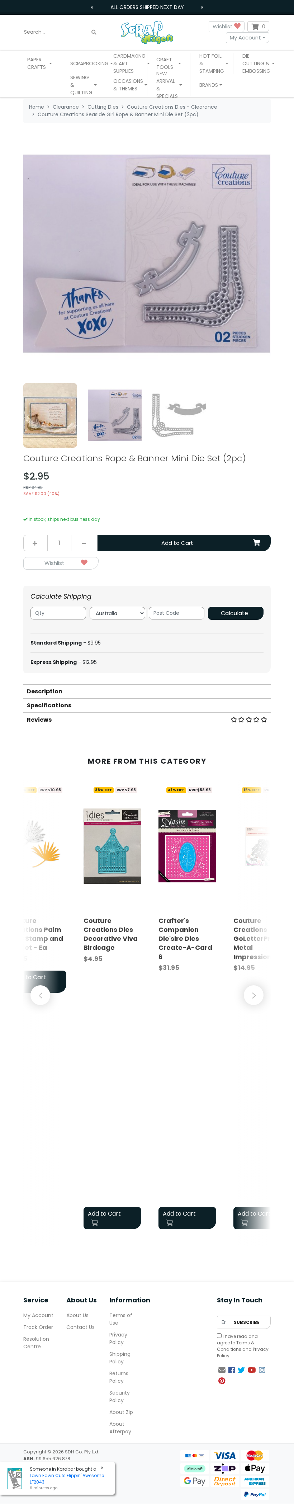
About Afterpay (120, 1427)
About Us (77, 1315)
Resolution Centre (36, 1342)
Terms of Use (120, 1319)
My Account (245, 37)
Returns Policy (118, 1377)
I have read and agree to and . (243, 1346)
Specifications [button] (49, 705)
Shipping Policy (120, 1357)
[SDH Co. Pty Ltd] (147, 32)
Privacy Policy (118, 1338)
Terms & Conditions (235, 1346)
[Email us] (222, 1370)
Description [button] (44, 691)
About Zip (121, 1412)
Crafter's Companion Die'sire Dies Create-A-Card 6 (185, 938)
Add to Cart (177, 543)
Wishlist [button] (223, 26)
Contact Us (80, 1327)
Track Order (38, 1327)
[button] (39, 63)
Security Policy (119, 1396)
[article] (112, 1007)
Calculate (234, 613)
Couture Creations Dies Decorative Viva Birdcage (111, 934)
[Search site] (94, 32)
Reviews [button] (39, 720)
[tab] (147, 691)
